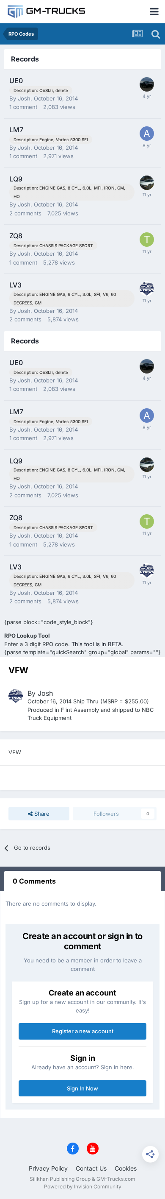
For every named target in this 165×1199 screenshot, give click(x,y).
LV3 (15, 285)
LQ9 (15, 179)
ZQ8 (15, 235)
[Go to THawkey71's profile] (147, 239)
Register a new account (82, 1031)
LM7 (16, 129)
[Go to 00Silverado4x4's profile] (147, 183)
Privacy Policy (48, 1168)
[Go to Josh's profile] (147, 289)
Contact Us (91, 1168)
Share (41, 813)
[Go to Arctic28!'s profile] (147, 133)
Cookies (126, 1168)
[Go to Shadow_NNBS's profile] (147, 84)
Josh (24, 98)
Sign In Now (82, 1088)
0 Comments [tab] (34, 881)
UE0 (16, 80)
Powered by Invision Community (82, 1186)
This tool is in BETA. (98, 644)
